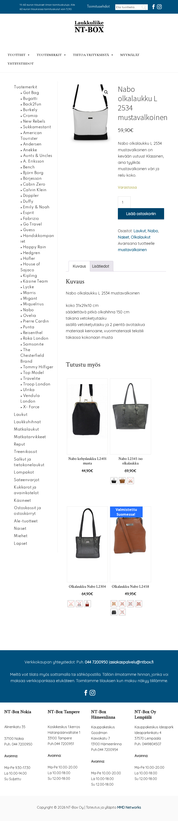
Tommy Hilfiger (38, 367)
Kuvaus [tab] (79, 266)
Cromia (30, 116)
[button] (106, 92)
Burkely (30, 110)
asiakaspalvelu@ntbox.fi (131, 662)
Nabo (153, 230)
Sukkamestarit (37, 127)
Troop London (37, 384)
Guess (29, 230)
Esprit (28, 213)
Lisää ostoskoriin (141, 213)
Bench (29, 167)
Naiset (123, 237)
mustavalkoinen (132, 249)
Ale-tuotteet (26, 521)
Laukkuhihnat (27, 422)
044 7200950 (96, 662)
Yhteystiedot (21, 63)
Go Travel (32, 224)
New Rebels (34, 121)
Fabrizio (31, 219)
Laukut (140, 230)
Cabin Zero (34, 184)
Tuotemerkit (49, 55)
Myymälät (129, 55)
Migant (30, 299)
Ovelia (29, 316)
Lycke (28, 287)
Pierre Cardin (36, 321)
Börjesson (32, 179)
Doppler (31, 196)
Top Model (33, 373)
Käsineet (22, 501)
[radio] (114, 480)
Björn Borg (33, 173)
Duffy (28, 202)
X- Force (31, 407)
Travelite (31, 379)
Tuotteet (16, 55)
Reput (19, 444)
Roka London (36, 339)
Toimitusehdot (98, 6)
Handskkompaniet (37, 239)
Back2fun (32, 104)
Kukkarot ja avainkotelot (26, 490)
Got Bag (31, 93)
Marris (29, 293)
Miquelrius (33, 304)
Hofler (29, 259)
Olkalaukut (140, 237)
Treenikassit (25, 452)
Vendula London (30, 398)
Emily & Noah (36, 207)
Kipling (30, 276)
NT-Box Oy (89, 27)
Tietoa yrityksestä (91, 55)
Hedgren (31, 253)
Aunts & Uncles (37, 156)
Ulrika (29, 390)
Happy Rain (34, 247)
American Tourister (31, 136)
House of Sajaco (30, 267)
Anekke (30, 150)
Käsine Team (35, 281)
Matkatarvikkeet (30, 437)
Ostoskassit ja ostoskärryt (27, 511)
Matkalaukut (26, 429)
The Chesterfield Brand (32, 356)
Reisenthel (33, 333)
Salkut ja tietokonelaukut (29, 462)
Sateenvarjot (26, 480)
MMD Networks (129, 807)
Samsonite (33, 344)
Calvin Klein (35, 190)
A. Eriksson (33, 161)
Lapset (20, 544)
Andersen (32, 144)
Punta (29, 327)
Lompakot (24, 472)
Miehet (20, 536)
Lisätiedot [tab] (100, 266)
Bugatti (30, 99)
